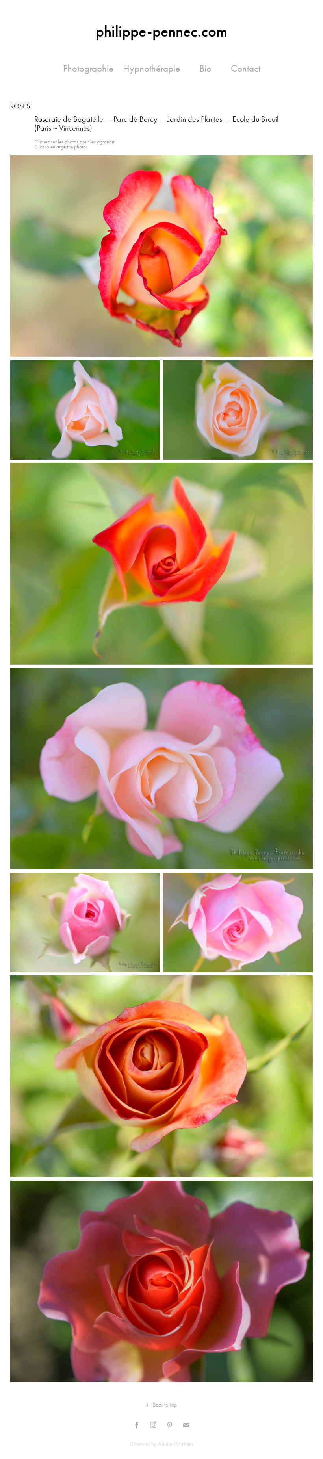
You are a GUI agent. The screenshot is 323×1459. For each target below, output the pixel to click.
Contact (245, 68)
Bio (205, 68)
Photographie (88, 68)
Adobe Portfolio (175, 1444)
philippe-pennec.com (161, 31)
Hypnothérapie (151, 68)
